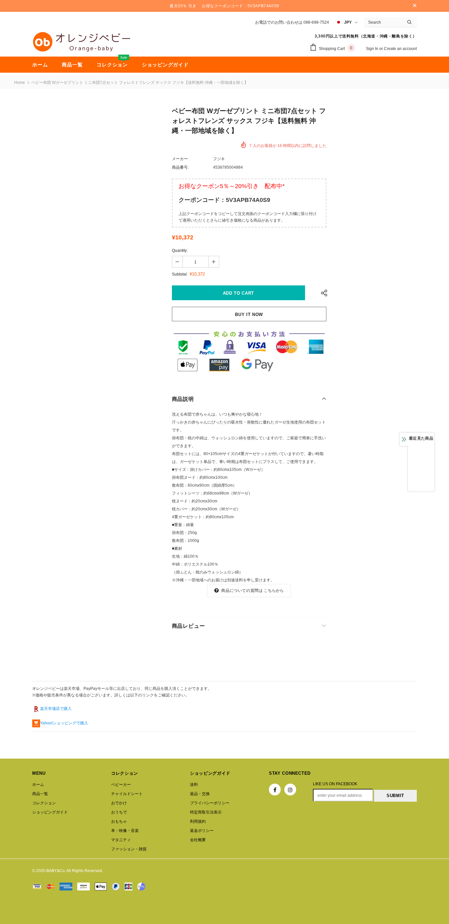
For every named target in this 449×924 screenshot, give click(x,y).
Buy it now (249, 314)
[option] (421, 467)
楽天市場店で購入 (56, 708)
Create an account (400, 48)
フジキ (219, 159)
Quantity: (180, 250)
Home (19, 82)
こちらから (274, 590)
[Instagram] (290, 789)
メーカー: (180, 159)
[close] (414, 6)
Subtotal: (180, 274)
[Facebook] (275, 789)
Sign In (372, 48)
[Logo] (81, 42)
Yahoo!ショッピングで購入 (64, 723)
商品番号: (180, 167)
